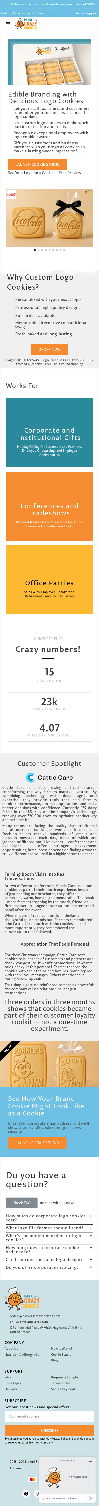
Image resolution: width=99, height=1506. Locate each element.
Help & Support (86, 13)
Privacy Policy (59, 1438)
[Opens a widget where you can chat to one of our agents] (67, 1479)
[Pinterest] (26, 1494)
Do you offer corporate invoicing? (42, 1267)
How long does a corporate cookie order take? (42, 1249)
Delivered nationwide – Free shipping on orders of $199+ (53, 4)
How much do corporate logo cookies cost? (46, 1218)
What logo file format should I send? (45, 1227)
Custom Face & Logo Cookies (22, 13)
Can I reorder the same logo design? (44, 1259)
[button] (93, 24)
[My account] (81, 24)
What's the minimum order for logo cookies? (44, 1237)
